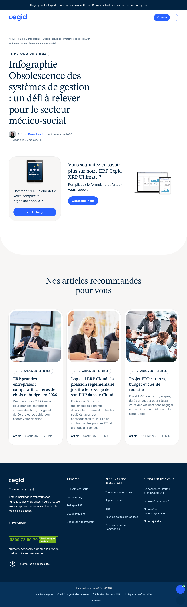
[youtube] (19, 530)
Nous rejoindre (152, 521)
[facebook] (45, 530)
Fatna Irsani (35, 134)
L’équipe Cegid (76, 497)
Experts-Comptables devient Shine (69, 5)
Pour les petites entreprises (121, 516)
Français (96, 600)
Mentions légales (44, 594)
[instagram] (28, 530)
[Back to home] (18, 17)
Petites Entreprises (137, 5)
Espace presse (114, 500)
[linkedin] (10, 530)
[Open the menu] (174, 17)
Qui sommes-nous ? (78, 488)
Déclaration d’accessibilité (106, 594)
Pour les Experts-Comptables (115, 527)
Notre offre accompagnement (155, 511)
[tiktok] (37, 530)
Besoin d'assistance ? (156, 501)
